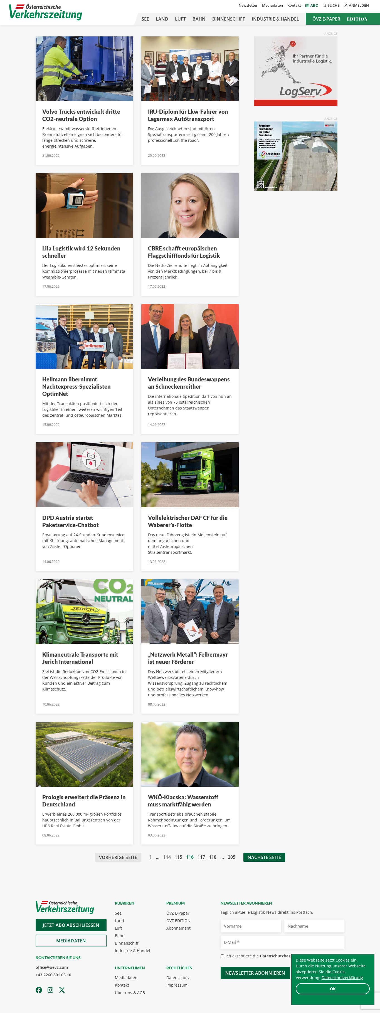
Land (162, 19)
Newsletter (248, 5)
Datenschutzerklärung (342, 977)
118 (212, 857)
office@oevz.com (52, 967)
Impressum (176, 985)
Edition (357, 19)
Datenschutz (178, 977)
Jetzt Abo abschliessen (71, 925)
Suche (333, 5)
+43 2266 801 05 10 (53, 974)
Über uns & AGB (130, 992)
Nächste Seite (264, 857)
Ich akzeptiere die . (271, 956)
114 (167, 857)
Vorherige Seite (118, 857)
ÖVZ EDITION (178, 920)
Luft (180, 19)
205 (231, 857)
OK (332, 988)
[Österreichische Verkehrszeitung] (45, 12)
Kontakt (294, 5)
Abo (314, 5)
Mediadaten (272, 5)
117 (201, 857)
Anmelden (359, 5)
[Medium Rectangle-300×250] (295, 156)
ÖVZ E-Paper (326, 19)
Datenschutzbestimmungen (286, 956)
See (145, 19)
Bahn (199, 19)
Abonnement (178, 928)
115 (178, 857)
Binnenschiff (228, 19)
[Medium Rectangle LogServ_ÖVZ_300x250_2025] (295, 71)
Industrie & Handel (275, 19)
